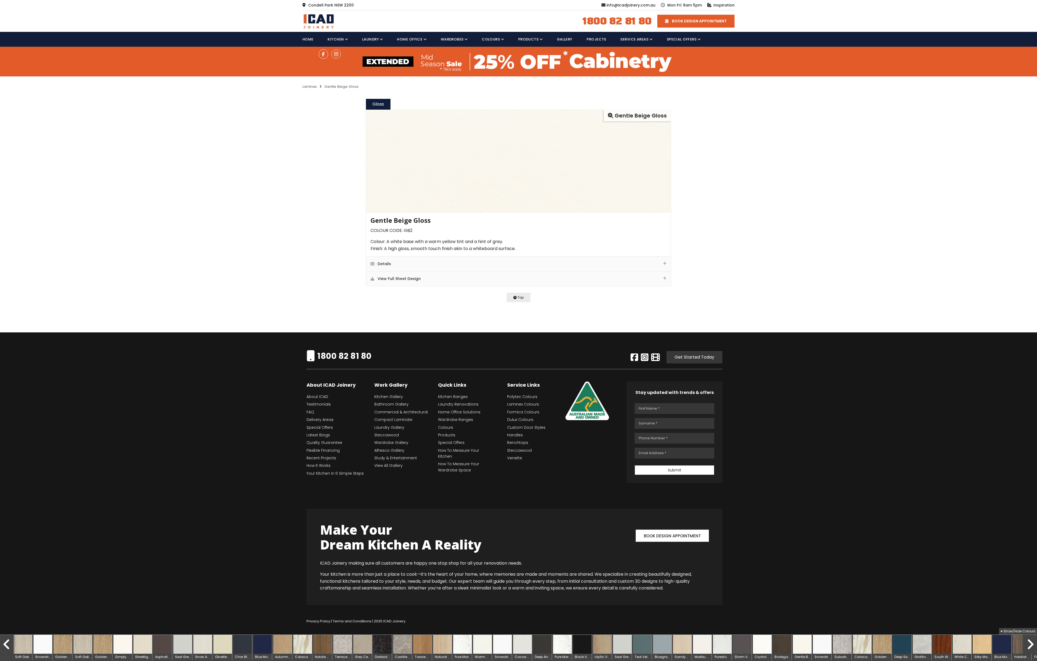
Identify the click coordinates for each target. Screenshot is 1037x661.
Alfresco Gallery (389, 450)
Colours (491, 39)
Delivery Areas (320, 419)
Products (529, 39)
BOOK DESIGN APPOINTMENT (699, 21)
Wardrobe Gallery (391, 442)
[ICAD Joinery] (320, 21)
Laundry (371, 39)
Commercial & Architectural (401, 412)
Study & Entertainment (395, 458)
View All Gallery (388, 465)
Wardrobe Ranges (455, 419)
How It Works (319, 465)
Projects (596, 39)
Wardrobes (453, 39)
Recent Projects (321, 458)
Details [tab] (383, 264)
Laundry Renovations (458, 404)
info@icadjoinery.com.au (631, 5)
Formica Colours (523, 412)
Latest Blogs (318, 435)
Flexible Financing (323, 450)
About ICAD (317, 396)
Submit (674, 470)
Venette (514, 458)
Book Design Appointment (672, 535)
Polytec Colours (522, 396)
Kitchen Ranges (453, 396)
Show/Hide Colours (1019, 631)
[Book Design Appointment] (672, 528)
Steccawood (386, 435)
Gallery (565, 39)
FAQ (310, 412)
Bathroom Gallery (391, 404)
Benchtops (517, 442)
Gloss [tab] (378, 104)
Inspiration (723, 5)
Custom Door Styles (526, 427)
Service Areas (634, 39)
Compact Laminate (393, 419)
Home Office (410, 39)
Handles (515, 435)
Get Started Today (694, 357)
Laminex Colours (523, 404)
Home (308, 39)
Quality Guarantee (324, 442)
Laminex (309, 86)
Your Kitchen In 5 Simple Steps (335, 473)
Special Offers (682, 39)
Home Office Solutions (459, 412)
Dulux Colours (520, 419)
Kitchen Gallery (388, 396)
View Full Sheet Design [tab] (398, 278)
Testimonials (319, 404)
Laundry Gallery (389, 427)
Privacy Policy (318, 621)
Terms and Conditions (352, 621)
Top (520, 297)
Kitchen (336, 39)
